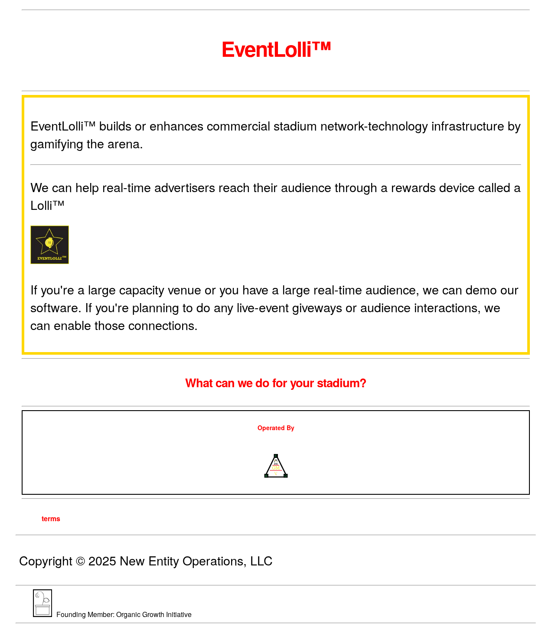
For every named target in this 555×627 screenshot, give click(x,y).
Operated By (276, 427)
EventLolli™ (276, 48)
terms (51, 518)
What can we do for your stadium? (275, 382)
